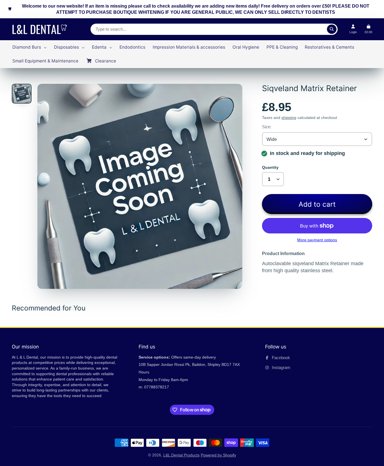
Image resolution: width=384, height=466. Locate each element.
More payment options (317, 240)
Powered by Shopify (218, 455)
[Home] (41, 29)
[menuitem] (29, 47)
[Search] (331, 29)
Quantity (270, 167)
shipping (288, 117)
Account (353, 29)
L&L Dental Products (181, 455)
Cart (368, 29)
